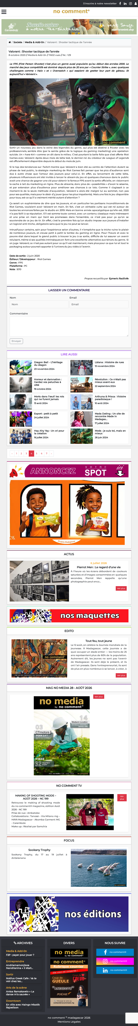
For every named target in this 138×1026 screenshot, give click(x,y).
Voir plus (121, 588)
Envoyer (16, 341)
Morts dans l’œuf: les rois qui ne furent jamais (49, 398)
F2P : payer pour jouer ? (20, 954)
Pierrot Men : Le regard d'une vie (99, 567)
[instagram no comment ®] (130, 3)
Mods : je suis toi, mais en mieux (110, 432)
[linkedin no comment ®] (125, 3)
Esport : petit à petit (46, 413)
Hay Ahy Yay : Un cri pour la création (49, 432)
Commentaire (19, 313)
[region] (99, 576)
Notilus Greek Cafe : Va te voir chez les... (21, 980)
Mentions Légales (69, 1021)
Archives (24, 943)
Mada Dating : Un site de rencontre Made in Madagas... (110, 416)
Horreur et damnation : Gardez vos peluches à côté (48, 382)
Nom (13, 297)
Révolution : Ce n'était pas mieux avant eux (110, 381)
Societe (17, 42)
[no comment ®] (136, 3)
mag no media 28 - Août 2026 (69, 688)
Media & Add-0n (34, 42)
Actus (69, 554)
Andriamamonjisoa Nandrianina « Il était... (19, 966)
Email (73, 297)
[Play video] (90, 812)
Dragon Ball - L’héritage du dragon (48, 364)
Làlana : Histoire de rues (109, 362)
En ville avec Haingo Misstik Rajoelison (23, 1006)
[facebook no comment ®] (120, 3)
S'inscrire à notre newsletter (100, 3)
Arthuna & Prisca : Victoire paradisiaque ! (110, 398)
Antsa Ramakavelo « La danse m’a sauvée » (20, 993)
